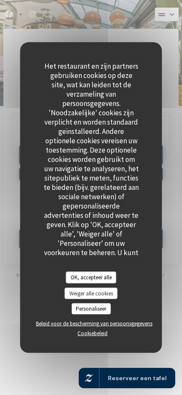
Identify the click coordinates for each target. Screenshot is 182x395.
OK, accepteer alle (91, 277)
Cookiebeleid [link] (92, 333)
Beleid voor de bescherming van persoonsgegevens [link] (94, 323)
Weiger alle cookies (91, 293)
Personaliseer (91, 308)
